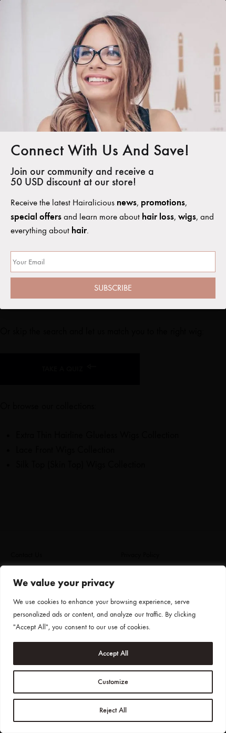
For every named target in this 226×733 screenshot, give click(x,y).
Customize (113, 681)
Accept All (113, 653)
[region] (113, 649)
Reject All (113, 710)
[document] (113, 366)
